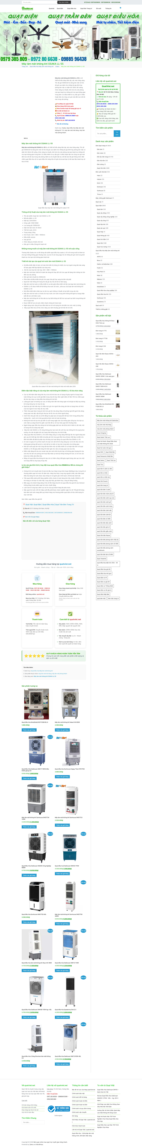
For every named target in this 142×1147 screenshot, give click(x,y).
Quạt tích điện (101, 239)
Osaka (57, 66)
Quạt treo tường (102, 247)
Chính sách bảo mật (78, 1093)
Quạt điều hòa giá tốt (103, 569)
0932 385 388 (34, 590)
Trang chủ (25, 66)
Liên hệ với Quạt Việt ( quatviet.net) (83, 1129)
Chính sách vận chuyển (79, 1112)
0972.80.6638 (70, 120)
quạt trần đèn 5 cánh (103, 489)
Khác (98, 275)
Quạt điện (60, 8)
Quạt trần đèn (101, 168)
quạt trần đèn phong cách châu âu (107, 539)
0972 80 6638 (38, 588)
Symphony (100, 301)
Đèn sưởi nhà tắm (101, 172)
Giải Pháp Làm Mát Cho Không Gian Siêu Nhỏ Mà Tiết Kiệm (108, 1105)
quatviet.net (65, 564)
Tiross (99, 194)
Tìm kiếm (117, 134)
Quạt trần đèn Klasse (103, 535)
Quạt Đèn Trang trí (86, 8)
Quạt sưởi (99, 305)
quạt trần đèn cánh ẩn (104, 514)
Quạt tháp (100, 232)
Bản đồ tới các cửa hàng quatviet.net (83, 1089)
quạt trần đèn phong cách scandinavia (105, 549)
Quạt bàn (100, 209)
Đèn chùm (100, 153)
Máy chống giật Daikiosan (104, 198)
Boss (98, 260)
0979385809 (95, 2)
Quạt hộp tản (101, 224)
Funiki (99, 268)
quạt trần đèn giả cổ (103, 527)
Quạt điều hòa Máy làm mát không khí (41, 66)
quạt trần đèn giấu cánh (104, 531)
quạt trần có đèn (102, 473)
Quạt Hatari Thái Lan (103, 437)
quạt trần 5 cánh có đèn (104, 469)
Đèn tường (100, 164)
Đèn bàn (99, 149)
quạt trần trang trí (102, 485)
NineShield (100, 286)
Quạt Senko (100, 460)
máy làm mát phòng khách (59, 673)
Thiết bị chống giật (101, 309)
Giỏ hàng (75, 1116)
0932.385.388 (60, 118)
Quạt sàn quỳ (101, 228)
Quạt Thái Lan (111, 460)
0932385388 (115, 2)
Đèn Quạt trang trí (101, 145)
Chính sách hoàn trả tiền (79, 1101)
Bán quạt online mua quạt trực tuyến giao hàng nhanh (50, 1142)
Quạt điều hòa (71, 8)
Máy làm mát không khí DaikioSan (107, 420)
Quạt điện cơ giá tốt (103, 582)
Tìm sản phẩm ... (64, 2)
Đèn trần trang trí (113, 598)
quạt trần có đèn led (103, 477)
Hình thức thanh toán (78, 1126)
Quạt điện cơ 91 (102, 577)
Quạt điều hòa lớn (102, 294)
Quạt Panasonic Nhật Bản (105, 456)
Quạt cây (98, 202)
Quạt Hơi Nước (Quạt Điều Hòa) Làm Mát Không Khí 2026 (107, 442)
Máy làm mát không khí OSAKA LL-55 (45, 676)
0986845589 (40, 512)
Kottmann (100, 187)
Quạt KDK (100, 452)
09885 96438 (45, 590)
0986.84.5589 (70, 115)
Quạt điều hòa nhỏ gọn (104, 573)
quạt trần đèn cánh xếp (104, 510)
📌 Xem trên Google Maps (31, 517)
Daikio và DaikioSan (103, 264)
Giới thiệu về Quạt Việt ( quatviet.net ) (83, 1121)
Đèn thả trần (101, 160)
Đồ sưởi (98, 8)
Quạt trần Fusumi (102, 481)
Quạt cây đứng (101, 213)
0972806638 (105, 2)
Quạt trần (100, 243)
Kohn (98, 183)
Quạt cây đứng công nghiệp (105, 217)
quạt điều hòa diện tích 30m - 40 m (107, 564)
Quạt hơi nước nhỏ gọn (104, 448)
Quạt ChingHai (101, 433)
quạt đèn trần (101, 598)
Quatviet (51, 8)
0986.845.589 (113, 104)
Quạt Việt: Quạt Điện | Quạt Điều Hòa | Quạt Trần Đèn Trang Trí (49, 505)
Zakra (31, 1144)
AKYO (99, 256)
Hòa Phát (100, 271)
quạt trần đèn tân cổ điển (105, 554)
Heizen (99, 179)
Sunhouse (100, 190)
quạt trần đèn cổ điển (104, 519)
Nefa (98, 283)
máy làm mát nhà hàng (72, 130)
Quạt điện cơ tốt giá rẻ (104, 590)
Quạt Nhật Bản (110, 452)
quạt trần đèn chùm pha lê (105, 494)
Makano (99, 279)
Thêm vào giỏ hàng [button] (29, 730)
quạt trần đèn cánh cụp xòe (105, 498)
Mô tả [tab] (26, 138)
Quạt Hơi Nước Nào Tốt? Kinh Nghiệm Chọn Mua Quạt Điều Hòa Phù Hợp (107, 1119)
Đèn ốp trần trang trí (103, 157)
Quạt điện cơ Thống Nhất (105, 586)
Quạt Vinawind (101, 558)
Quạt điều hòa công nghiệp (105, 290)
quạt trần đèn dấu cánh (104, 523)
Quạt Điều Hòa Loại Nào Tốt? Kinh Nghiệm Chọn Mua (108, 1126)
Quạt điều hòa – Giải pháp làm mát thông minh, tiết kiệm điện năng (83, 1134)
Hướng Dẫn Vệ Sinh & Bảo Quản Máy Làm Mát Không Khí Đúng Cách (108, 1112)
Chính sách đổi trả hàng (79, 1097)
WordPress (39, 1144)
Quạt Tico (100, 464)
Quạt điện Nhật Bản (103, 594)
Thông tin (108, 8)
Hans (98, 175)
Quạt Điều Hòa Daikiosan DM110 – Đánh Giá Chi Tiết (107, 1091)
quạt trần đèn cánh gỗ (104, 502)
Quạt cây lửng (101, 220)
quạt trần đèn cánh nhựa (104, 506)
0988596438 (68, 512)
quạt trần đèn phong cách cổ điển (107, 543)
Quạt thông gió (101, 235)
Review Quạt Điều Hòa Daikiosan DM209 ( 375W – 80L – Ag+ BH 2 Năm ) (107, 1098)
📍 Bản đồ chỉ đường (61, 124)
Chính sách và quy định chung (81, 1108)
